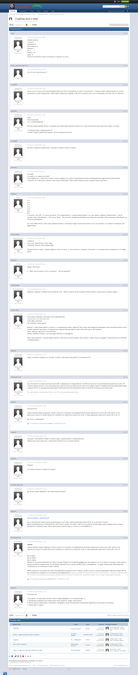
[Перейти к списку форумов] (26, 6)
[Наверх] (69, 669)
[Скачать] (30, 656)
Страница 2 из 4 (19, 24)
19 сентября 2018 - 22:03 (116, 627)
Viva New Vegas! (75, 650)
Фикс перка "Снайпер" (20, 644)
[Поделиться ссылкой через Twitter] (10, 656)
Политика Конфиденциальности (121, 665)
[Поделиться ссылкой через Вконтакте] (18, 656)
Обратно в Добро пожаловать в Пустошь (118, 615)
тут (49, 271)
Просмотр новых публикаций (116, 11)
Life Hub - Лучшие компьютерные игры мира (19, 665)
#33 (124, 377)
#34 (124, 402)
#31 (124, 310)
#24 (124, 111)
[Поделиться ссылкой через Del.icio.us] (15, 656)
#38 (124, 511)
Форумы (13, 11)
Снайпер (15, 628)
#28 (124, 234)
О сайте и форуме (74, 634)
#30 (124, 285)
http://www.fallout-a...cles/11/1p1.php (38, 518)
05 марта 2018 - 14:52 (115, 644)
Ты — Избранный (76, 639)
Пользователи (23, 11)
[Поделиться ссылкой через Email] (25, 656)
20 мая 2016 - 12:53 (115, 649)
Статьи (32, 11)
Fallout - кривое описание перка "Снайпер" (26, 634)
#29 (124, 260)
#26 (124, 167)
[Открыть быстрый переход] (127, 11)
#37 (124, 485)
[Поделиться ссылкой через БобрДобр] (23, 656)
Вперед (34, 24)
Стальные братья (76, 629)
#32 (124, 350)
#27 (124, 194)
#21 (124, 33)
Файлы (53, 11)
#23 (124, 84)
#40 (124, 587)
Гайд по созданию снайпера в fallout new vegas (27, 650)
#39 (124, 537)
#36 (124, 458)
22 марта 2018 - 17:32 (115, 639)
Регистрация (125, 1)
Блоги (38, 11)
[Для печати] (28, 656)
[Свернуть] (126, 620)
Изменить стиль (16, 668)
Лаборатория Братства (74, 644)
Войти (118, 1)
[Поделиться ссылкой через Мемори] (20, 656)
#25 (124, 141)
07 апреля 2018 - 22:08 (116, 633)
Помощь (25, 668)
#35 (124, 432)
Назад (11, 24)
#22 (124, 65)
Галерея (45, 11)
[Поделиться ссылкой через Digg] (12, 656)
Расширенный (128, 6)
